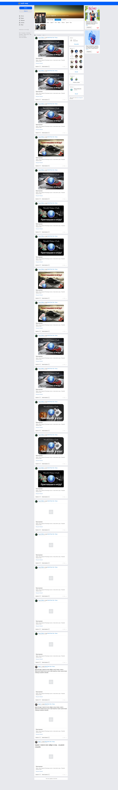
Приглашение (39, 58)
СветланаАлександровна (76, 68)
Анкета (48, 22)
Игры (71, 22)
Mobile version (26, 34)
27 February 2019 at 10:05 (42, 71)
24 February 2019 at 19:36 (42, 137)
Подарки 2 (72, 76)
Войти (25, 7)
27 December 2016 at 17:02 (43, 667)
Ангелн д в (81, 63)
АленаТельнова (81, 53)
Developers (21, 34)
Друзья (52, 22)
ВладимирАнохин (72, 58)
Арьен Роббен (41, 37)
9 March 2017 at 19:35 (42, 601)
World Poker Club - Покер (52, 37)
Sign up (25, 11)
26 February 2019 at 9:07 (42, 104)
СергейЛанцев (76, 53)
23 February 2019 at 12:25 (42, 237)
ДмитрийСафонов (72, 63)
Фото (55, 22)
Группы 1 (72, 86)
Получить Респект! (39, 63)
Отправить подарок (76, 82)
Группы (67, 22)
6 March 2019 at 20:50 (42, 38)
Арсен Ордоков (79, 97)
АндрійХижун (81, 58)
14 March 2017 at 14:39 (42, 568)
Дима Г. (39, 666)
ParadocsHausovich (76, 58)
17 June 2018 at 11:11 (42, 468)
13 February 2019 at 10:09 (42, 369)
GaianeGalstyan (76, 63)
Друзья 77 (72, 48)
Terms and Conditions (23, 37)
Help (30, 34)
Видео (59, 22)
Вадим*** (81, 68)
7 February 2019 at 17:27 (42, 435)
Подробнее (89, 27)
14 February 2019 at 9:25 (42, 336)
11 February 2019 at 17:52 (42, 402)
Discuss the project (22, 35)
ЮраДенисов (71, 53)
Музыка (63, 22)
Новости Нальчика (77, 88)
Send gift (64, 19)
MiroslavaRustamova (72, 68)
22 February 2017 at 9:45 (42, 634)
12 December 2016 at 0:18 (42, 742)
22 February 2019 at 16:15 (42, 270)
